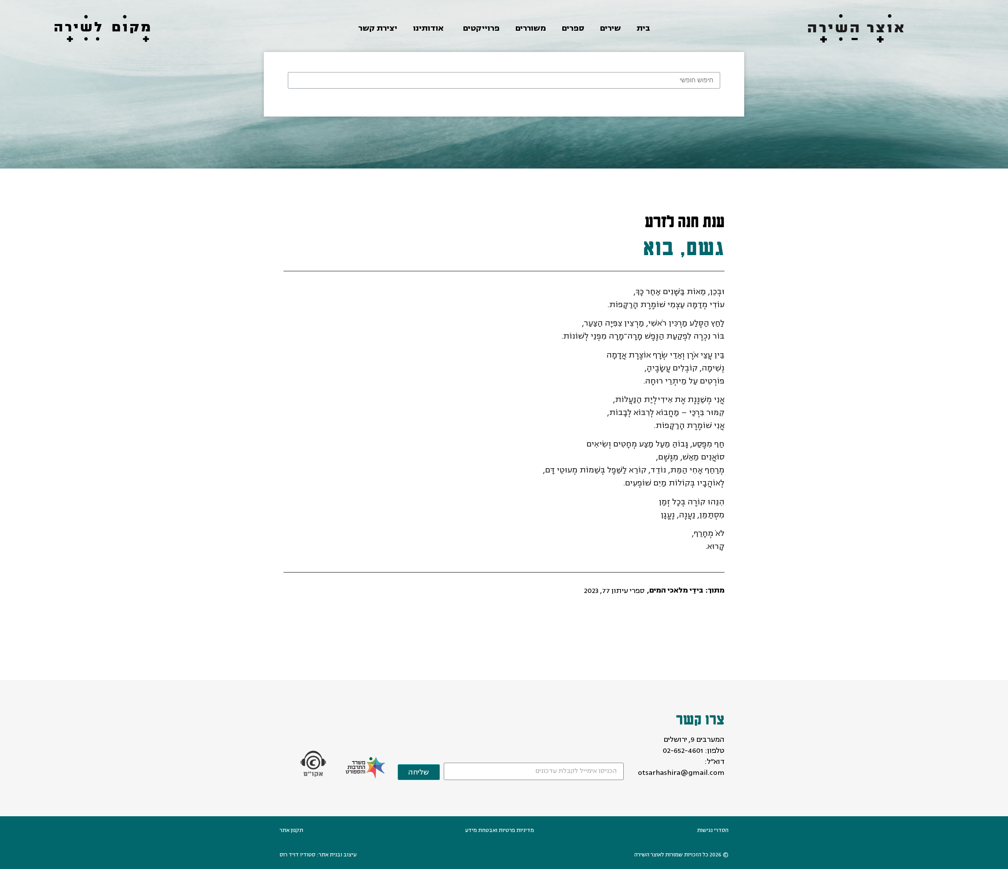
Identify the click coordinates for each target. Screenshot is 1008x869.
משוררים (530, 28)
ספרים (573, 28)
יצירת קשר (377, 28)
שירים (610, 28)
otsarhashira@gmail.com (681, 772)
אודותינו (428, 28)
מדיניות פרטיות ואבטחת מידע (499, 830)
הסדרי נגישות (712, 830)
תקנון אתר (291, 830)
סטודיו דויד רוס (297, 854)
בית (643, 28)
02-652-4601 (683, 750)
